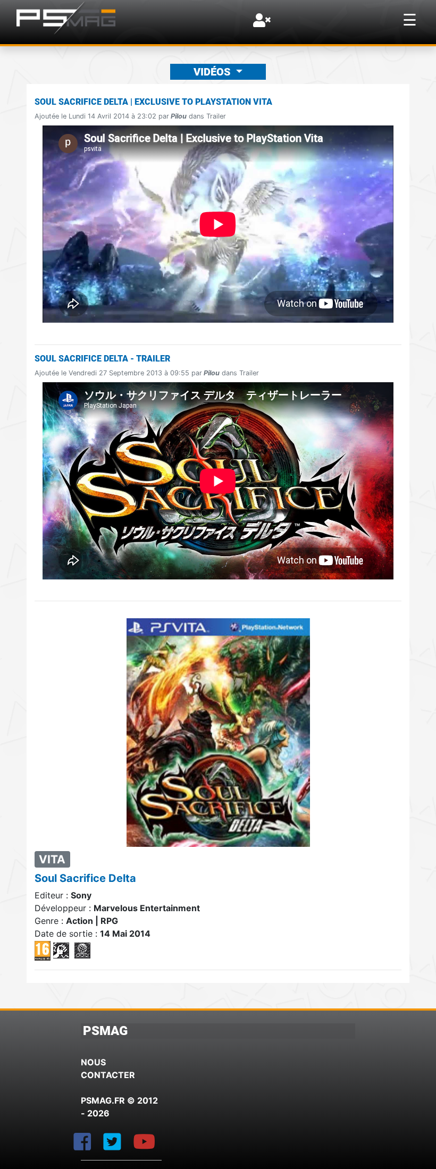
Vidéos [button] (213, 71)
